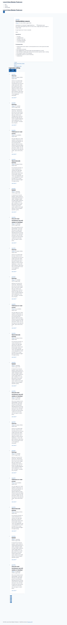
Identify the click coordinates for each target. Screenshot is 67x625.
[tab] (11, 595)
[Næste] (14, 70)
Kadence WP (30, 622)
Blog (6, 4)
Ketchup (14, 104)
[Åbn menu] (4, 12)
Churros (14, 76)
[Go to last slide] (11, 70)
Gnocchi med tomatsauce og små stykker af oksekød (17, 220)
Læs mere (14, 97)
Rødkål (14, 190)
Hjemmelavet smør (17, 66)
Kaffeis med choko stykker (19, 63)
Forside (6, 6)
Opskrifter (17, 19)
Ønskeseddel (7, 7)
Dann (14, 77)
